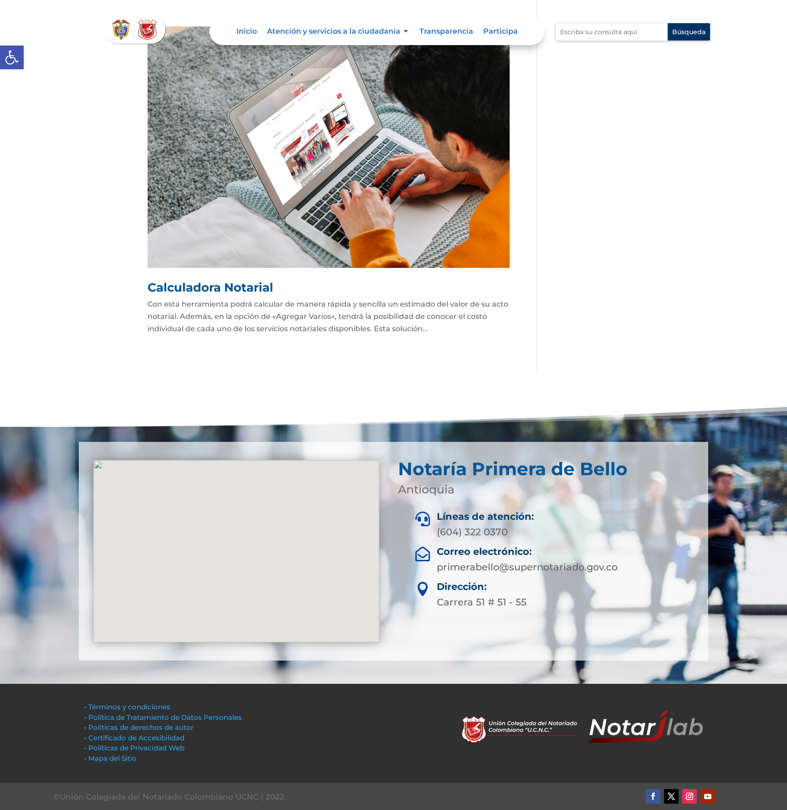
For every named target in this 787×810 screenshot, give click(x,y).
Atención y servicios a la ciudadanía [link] (333, 32)
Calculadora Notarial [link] (210, 287)
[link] (12, 57)
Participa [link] (500, 32)
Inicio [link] (246, 32)
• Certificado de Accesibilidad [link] (134, 737)
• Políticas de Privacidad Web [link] (134, 747)
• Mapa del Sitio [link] (111, 758)
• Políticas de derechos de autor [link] (139, 727)
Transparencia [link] (446, 32)
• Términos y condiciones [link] (127, 706)
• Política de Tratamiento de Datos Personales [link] (163, 717)
